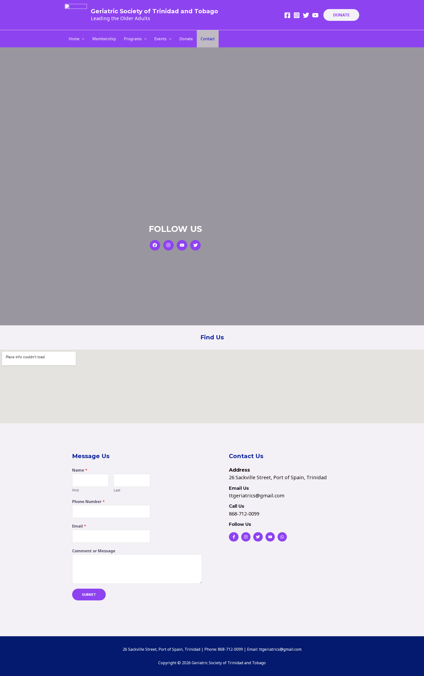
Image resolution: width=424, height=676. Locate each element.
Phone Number (88, 501)
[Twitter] (306, 15)
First (75, 490)
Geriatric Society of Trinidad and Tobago (154, 11)
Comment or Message (93, 551)
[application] (82, 38)
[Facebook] (287, 15)
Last (117, 490)
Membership (104, 38)
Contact (208, 38)
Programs (133, 38)
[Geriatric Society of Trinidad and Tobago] (76, 14)
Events (160, 38)
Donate (186, 38)
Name (79, 470)
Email (79, 526)
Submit (89, 594)
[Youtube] (315, 15)
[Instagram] (296, 15)
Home (74, 38)
